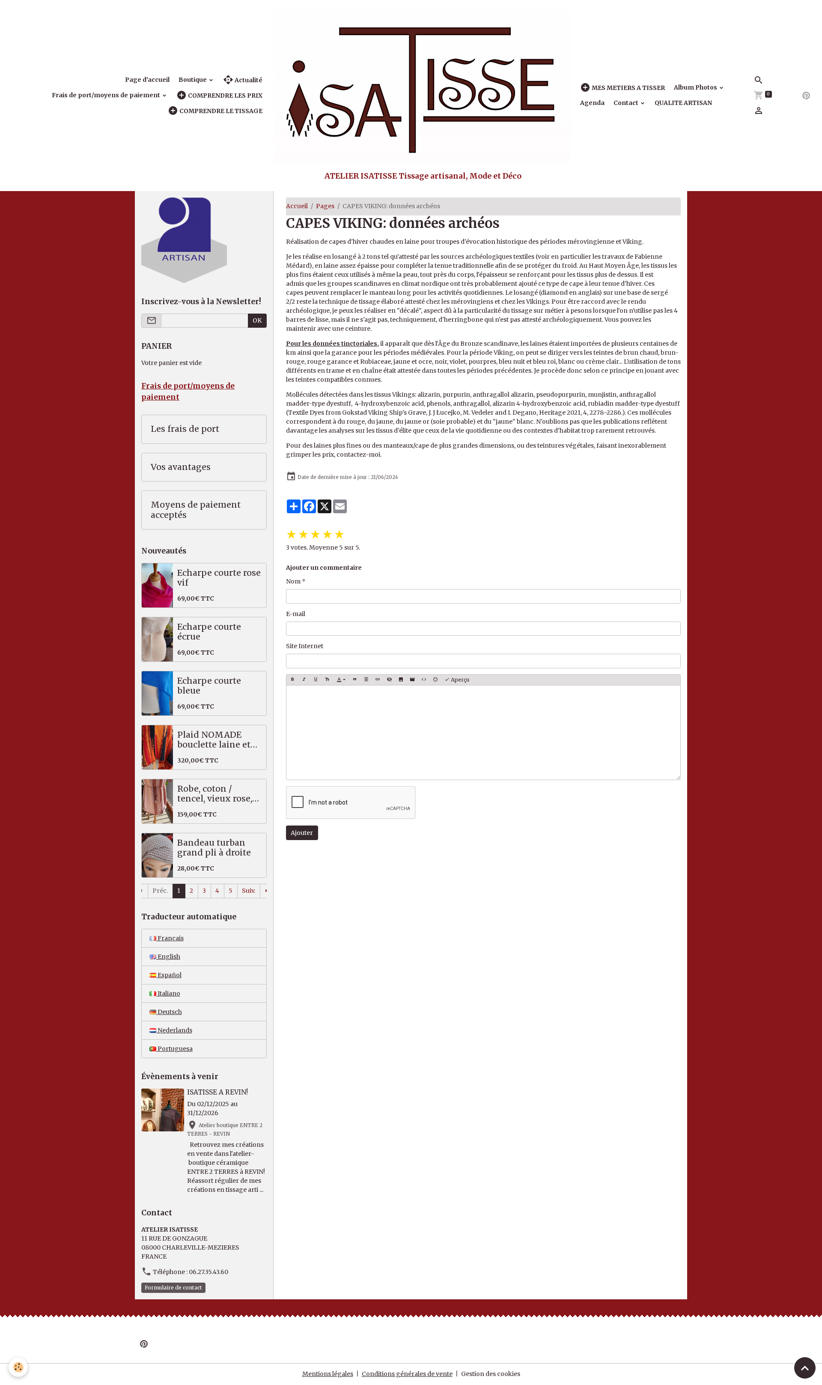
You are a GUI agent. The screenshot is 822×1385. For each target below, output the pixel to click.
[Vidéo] (412, 680)
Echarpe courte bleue (209, 686)
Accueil (297, 206)
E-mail (295, 614)
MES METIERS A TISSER (627, 88)
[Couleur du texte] (341, 680)
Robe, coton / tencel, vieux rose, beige (214, 794)
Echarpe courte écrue (209, 632)
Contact (627, 103)
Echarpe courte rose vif (219, 578)
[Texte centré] (366, 680)
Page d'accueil (147, 80)
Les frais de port (185, 429)
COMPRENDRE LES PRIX (224, 95)
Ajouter (302, 833)
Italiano (168, 993)
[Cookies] (18, 1367)
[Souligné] (316, 680)
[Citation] (354, 680)
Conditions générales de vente (407, 1374)
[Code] (424, 680)
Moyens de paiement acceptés (196, 510)
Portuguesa (174, 1049)
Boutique (193, 80)
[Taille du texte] (327, 680)
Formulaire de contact (173, 1287)
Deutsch (169, 1012)
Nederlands (174, 1030)
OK (257, 320)
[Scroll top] (805, 1368)
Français (170, 938)
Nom (293, 581)
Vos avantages (181, 467)
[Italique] (304, 680)
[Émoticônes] (435, 680)
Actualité (247, 80)
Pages (325, 206)
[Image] (401, 680)
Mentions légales (327, 1374)
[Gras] (292, 680)
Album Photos (696, 87)
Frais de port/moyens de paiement (106, 95)
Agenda (592, 103)
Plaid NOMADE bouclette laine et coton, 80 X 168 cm (215, 740)
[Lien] (378, 680)
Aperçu (459, 679)
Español (169, 975)
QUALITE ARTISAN (683, 103)
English (168, 956)
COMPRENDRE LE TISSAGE (220, 111)
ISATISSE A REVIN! (217, 1092)
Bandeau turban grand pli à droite (214, 848)
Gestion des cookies (490, 1374)
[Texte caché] (389, 680)
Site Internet (304, 646)
